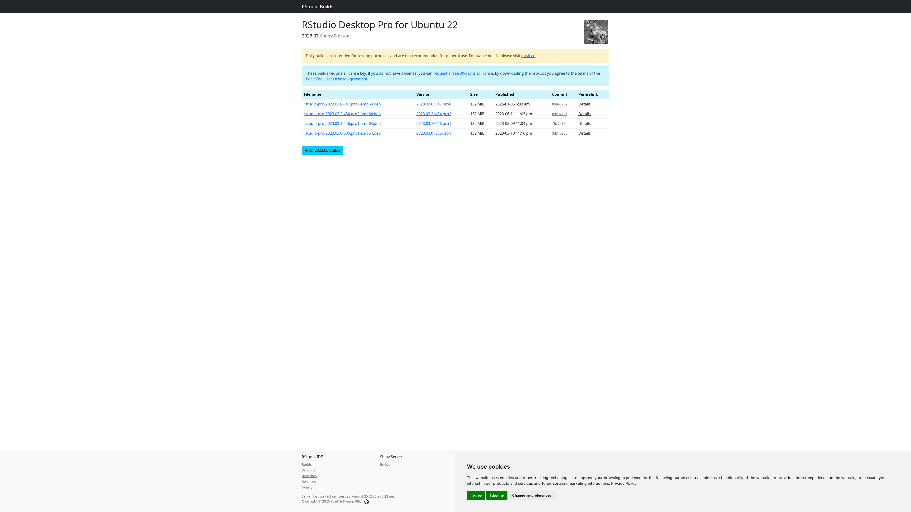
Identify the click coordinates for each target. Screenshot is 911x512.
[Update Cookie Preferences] (366, 501)
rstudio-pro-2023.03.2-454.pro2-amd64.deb (342, 113)
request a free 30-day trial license (463, 73)
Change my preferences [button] (531, 495)
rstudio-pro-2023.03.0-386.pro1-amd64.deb (342, 133)
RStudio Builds (317, 6)
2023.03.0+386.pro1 (433, 133)
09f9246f (559, 114)
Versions (308, 470)
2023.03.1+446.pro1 (433, 123)
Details (584, 104)
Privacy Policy (624, 483)
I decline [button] (497, 495)
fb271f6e (559, 124)
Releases (309, 481)
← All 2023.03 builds (322, 150)
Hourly (307, 487)
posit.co (528, 55)
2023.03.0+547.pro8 (433, 104)
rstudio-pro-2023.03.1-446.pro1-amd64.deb (342, 123)
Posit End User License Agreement (336, 79)
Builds (307, 464)
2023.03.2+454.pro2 (433, 113)
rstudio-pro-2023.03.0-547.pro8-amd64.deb (342, 104)
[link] (624, 483)
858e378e (559, 104)
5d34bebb (559, 133)
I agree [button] (476, 495)
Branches (309, 476)
